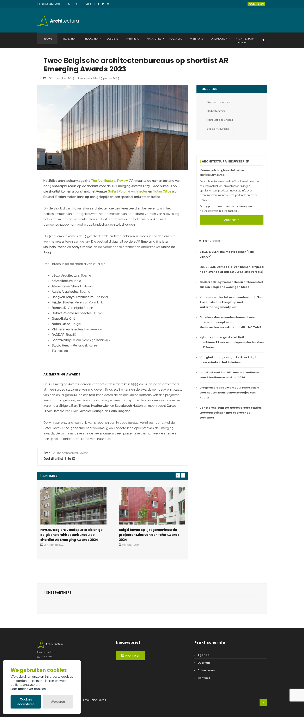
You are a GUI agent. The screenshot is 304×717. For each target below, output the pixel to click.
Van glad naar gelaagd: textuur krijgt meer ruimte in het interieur (228, 359)
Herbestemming (216, 110)
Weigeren (58, 702)
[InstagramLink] (109, 4)
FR (77, 3)
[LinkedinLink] (104, 4)
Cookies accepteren (26, 702)
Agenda (203, 655)
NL (68, 3)
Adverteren (256, 3)
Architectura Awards (245, 40)
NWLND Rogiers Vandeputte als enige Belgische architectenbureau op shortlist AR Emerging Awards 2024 (71, 535)
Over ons (204, 663)
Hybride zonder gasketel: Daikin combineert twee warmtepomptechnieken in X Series (232, 342)
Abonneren (231, 219)
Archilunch (219, 38)
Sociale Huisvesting (218, 128)
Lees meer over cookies (28, 689)
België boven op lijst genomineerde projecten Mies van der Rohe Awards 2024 (149, 535)
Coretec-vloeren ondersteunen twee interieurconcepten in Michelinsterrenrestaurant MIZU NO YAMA (231, 322)
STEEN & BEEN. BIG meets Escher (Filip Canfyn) (227, 254)
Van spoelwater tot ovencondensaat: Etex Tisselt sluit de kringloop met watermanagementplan (231, 302)
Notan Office (162, 191)
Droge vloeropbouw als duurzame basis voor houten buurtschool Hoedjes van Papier (229, 392)
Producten (91, 38)
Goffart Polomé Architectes (127, 191)
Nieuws (47, 38)
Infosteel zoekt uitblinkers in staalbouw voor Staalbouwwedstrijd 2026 (229, 375)
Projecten (68, 38)
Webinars (196, 38)
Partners (132, 38)
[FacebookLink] (100, 4)
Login (88, 3)
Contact (203, 678)
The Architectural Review (109, 181)
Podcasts (175, 38)
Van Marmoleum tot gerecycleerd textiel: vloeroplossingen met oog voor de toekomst (231, 413)
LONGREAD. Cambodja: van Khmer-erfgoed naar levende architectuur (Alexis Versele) (232, 269)
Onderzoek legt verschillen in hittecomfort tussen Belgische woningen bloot (231, 284)
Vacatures (154, 38)
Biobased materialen (218, 102)
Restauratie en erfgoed (220, 119)
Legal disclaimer (94, 700)
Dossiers (112, 38)
